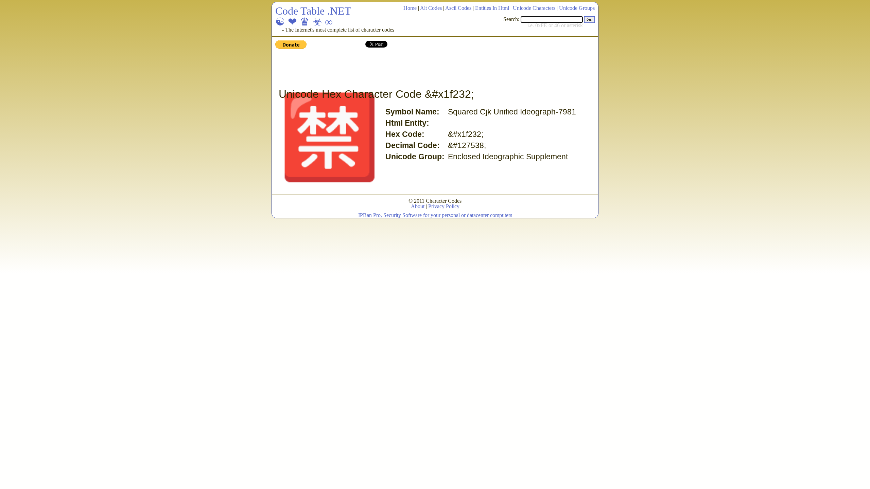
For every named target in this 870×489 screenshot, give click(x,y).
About (417, 206)
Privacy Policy (443, 206)
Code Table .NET (313, 11)
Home (410, 8)
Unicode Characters (534, 8)
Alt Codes (431, 8)
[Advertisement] (399, 69)
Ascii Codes (458, 8)
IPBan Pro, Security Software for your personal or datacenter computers (435, 215)
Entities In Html (492, 8)
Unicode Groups (577, 8)
